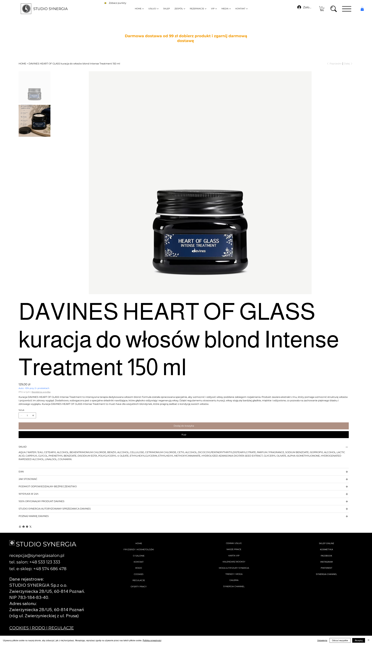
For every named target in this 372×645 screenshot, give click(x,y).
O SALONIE (138, 555)
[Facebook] (23, 526)
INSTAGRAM (326, 562)
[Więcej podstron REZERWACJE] (205, 8)
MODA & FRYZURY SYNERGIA (234, 568)
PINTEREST (326, 568)
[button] (322, 8)
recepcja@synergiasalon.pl (36, 555)
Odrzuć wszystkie (340, 640)
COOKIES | (20, 627)
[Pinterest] (27, 526)
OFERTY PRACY (139, 586)
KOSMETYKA (326, 549)
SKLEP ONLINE (326, 543)
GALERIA (233, 580)
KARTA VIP (233, 555)
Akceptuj (359, 640)
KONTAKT (139, 562)
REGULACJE (61, 627)
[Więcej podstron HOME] (143, 8)
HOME (138, 543)
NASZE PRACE (234, 549)
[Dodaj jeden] (33, 415)
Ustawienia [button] (322, 640)
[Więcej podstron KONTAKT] (247, 8)
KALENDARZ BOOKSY (234, 561)
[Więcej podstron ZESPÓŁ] (184, 8)
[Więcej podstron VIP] (216, 8)
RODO (138, 568)
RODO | (40, 627)
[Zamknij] (368, 640)
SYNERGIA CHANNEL (234, 586)
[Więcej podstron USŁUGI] (158, 8)
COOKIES (138, 574)
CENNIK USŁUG (234, 543)
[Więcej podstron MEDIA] (230, 8)
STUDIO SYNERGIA (50, 9)
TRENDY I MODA (234, 574)
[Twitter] (30, 526)
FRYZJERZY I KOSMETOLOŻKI (139, 549)
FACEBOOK (326, 555)
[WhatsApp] (20, 526)
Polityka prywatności (152, 640)
